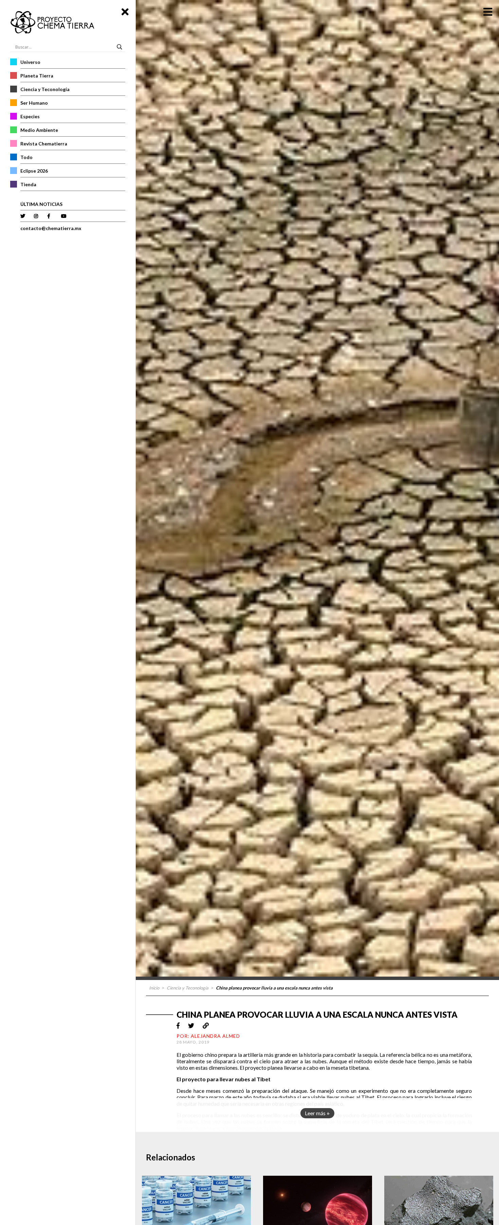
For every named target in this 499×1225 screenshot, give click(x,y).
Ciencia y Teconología (45, 89)
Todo (26, 157)
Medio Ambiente (39, 130)
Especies (30, 116)
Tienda (28, 184)
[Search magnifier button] (120, 47)
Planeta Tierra (36, 75)
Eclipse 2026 (34, 171)
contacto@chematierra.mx (50, 228)
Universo (30, 62)
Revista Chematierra (43, 143)
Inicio (154, 988)
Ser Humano (34, 103)
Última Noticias (41, 204)
